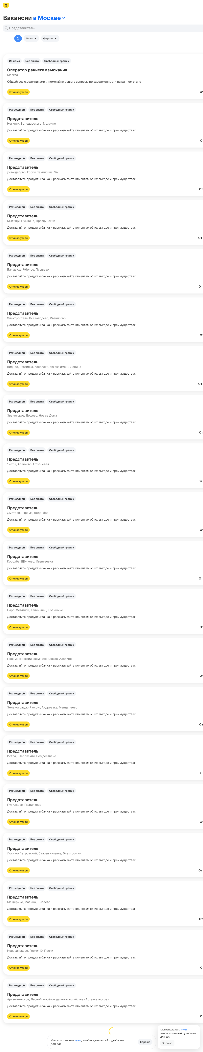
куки (78, 1040)
